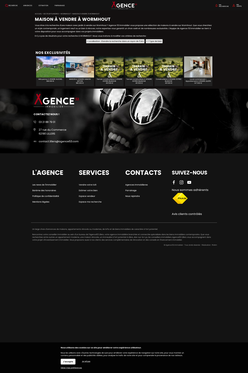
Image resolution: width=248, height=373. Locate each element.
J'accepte (68, 361)
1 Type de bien (155, 41)
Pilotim (214, 245)
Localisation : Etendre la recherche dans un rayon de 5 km (116, 41)
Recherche (13, 5)
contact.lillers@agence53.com (59, 141)
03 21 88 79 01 (47, 122)
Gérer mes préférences (71, 368)
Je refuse (86, 361)
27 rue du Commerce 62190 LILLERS (52, 131)
